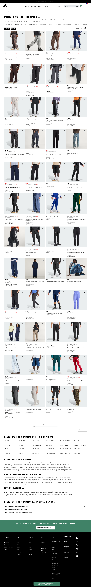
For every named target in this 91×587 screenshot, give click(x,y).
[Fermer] (35, 584)
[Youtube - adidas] (81, 556)
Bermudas (20, 453)
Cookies (31, 584)
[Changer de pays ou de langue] (87, 4)
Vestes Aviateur (7, 451)
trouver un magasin (56, 3)
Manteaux (6, 440)
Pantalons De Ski (50, 448)
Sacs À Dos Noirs (64, 451)
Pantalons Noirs (36, 443)
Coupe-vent (21, 451)
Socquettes (34, 451)
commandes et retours (68, 3)
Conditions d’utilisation (75, 584)
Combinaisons (7, 443)
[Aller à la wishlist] (83, 6)
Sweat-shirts (21, 448)
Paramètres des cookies (16, 584)
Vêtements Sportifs (50, 443)
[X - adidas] (81, 545)
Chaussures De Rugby (65, 440)
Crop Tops (6, 448)
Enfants (39, 6)
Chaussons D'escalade (65, 453)
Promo (58, 6)
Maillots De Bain (22, 443)
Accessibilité (67, 584)
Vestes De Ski (49, 445)
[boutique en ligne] (5, 5)
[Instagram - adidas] (81, 542)
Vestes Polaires (77, 440)
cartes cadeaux (75, 3)
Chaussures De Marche (65, 448)
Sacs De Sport (21, 440)
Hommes (27, 6)
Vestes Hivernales (64, 445)
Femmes (33, 6)
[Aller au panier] (86, 6)
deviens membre (82, 3)
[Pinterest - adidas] (81, 549)
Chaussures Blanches (51, 440)
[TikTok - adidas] (81, 552)
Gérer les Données (25, 584)
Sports (52, 6)
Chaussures (46, 6)
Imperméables (35, 453)
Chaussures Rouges (50, 451)
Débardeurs (7, 453)
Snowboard (20, 445)
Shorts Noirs (77, 448)
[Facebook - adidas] (81, 538)
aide (61, 3)
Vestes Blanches (78, 443)
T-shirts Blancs (35, 440)
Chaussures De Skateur (65, 443)
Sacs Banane (7, 445)
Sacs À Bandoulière (50, 453)
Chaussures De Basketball (80, 445)
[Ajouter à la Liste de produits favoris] (22, 33)
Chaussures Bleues (36, 445)
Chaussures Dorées (36, 448)
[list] (45, 24)
